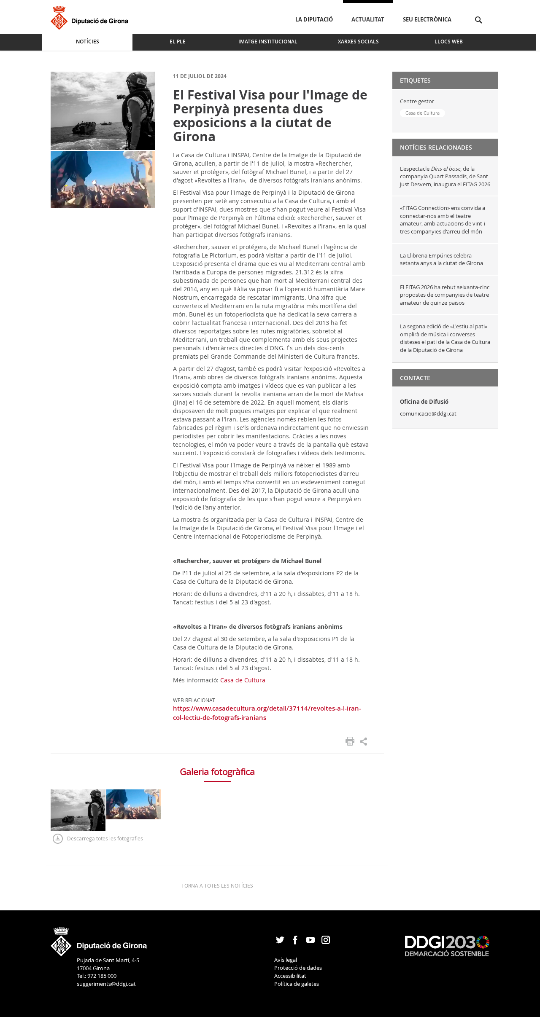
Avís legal (285, 959)
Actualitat (367, 19)
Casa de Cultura (242, 680)
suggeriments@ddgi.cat (106, 983)
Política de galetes (296, 983)
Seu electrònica (427, 19)
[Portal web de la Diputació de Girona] (99, 939)
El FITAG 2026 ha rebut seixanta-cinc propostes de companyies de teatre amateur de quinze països (444, 294)
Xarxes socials (358, 41)
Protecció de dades (298, 967)
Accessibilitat (290, 975)
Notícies (87, 41)
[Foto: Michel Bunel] (103, 110)
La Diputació (314, 19)
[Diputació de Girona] (91, 17)
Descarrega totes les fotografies (105, 838)
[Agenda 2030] (447, 945)
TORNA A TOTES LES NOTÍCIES (217, 885)
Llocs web (449, 41)
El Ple (178, 41)
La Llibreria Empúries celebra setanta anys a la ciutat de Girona (441, 259)
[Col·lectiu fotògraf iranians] (103, 179)
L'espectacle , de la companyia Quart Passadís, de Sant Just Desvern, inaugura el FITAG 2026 (445, 176)
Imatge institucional (267, 41)
